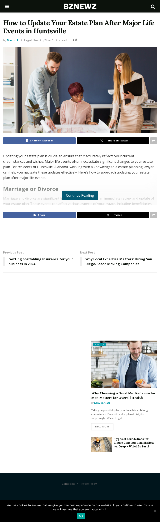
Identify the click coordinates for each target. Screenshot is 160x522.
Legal (28, 40)
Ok (81, 515)
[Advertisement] (80, 232)
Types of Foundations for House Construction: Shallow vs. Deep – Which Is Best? (134, 442)
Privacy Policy (88, 484)
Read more (102, 426)
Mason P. (13, 40)
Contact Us (68, 484)
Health (100, 344)
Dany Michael (102, 403)
